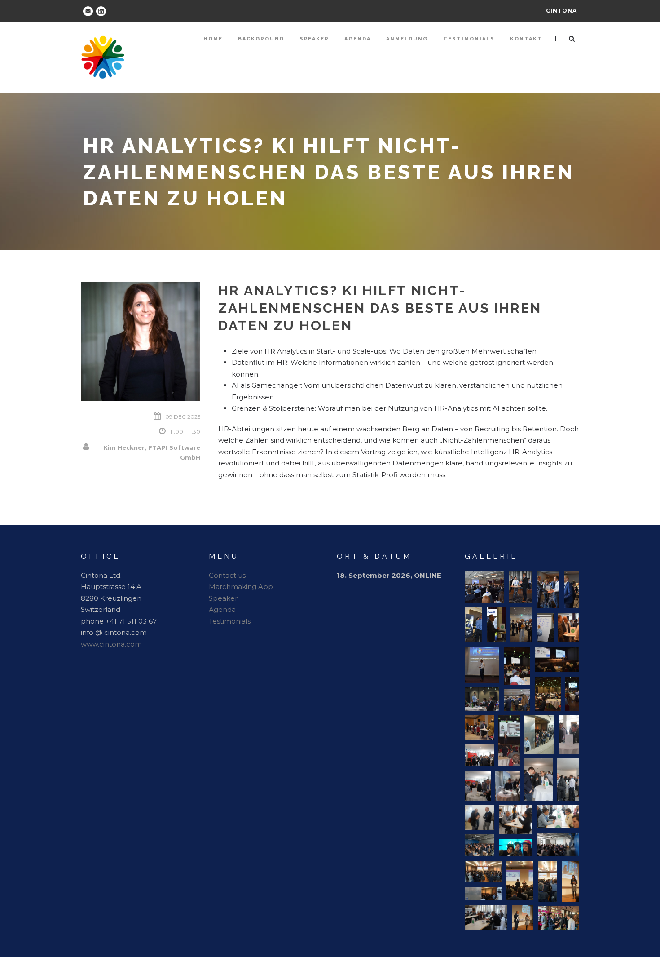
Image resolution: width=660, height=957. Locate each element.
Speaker (314, 39)
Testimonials (469, 39)
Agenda (357, 39)
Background (261, 39)
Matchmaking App (241, 586)
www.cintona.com (111, 644)
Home (213, 39)
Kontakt (526, 39)
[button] (484, 587)
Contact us (227, 575)
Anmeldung (407, 39)
